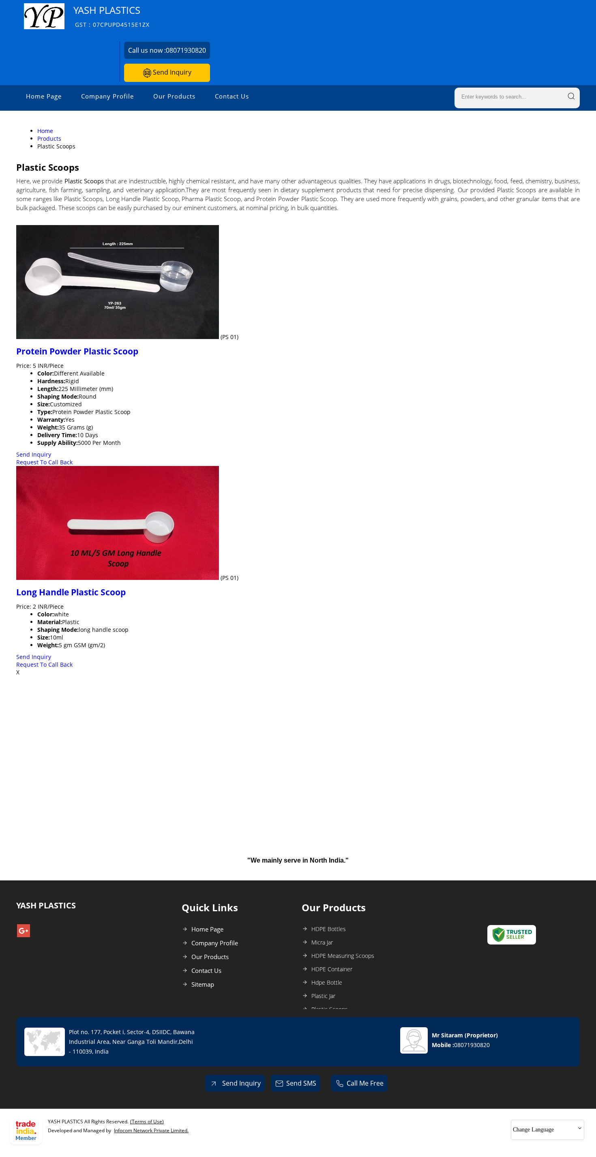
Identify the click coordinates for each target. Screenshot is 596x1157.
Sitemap (202, 984)
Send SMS (301, 1083)
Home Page (44, 96)
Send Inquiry (171, 72)
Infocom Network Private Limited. (151, 1130)
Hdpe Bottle (326, 982)
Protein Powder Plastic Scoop (77, 351)
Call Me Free (365, 1083)
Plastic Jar (323, 996)
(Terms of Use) (147, 1121)
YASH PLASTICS (111, 16)
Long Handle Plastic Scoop (71, 592)
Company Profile (107, 96)
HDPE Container (331, 969)
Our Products (174, 96)
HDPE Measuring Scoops (342, 956)
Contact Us (232, 96)
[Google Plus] (23, 934)
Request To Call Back (44, 462)
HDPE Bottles (328, 929)
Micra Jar (322, 942)
